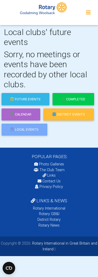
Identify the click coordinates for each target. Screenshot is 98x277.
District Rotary (49, 219)
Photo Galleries (51, 164)
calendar (23, 114)
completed (75, 99)
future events (28, 99)
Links (51, 175)
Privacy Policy (51, 186)
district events (71, 114)
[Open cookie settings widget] (9, 268)
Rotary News (49, 225)
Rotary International (49, 208)
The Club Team (52, 170)
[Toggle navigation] (88, 12)
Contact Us (51, 181)
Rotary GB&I (49, 213)
